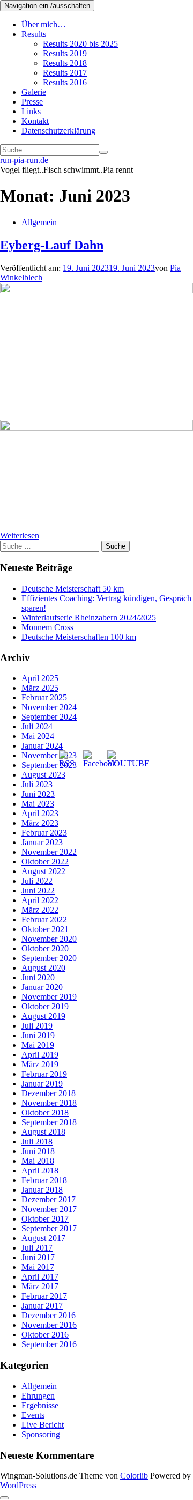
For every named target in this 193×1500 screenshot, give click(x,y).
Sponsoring (40, 1434)
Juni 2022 (38, 890)
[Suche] (103, 152)
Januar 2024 (42, 745)
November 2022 (49, 851)
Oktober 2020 (45, 948)
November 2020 (49, 938)
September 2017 (49, 1228)
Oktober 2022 (45, 861)
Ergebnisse (39, 1405)
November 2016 (49, 1324)
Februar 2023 (44, 832)
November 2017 (49, 1209)
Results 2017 (65, 72)
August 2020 (43, 967)
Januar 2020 (42, 987)
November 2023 (49, 755)
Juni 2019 (38, 1035)
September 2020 (49, 958)
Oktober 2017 (45, 1218)
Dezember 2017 (48, 1199)
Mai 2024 (37, 736)
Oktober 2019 (45, 1006)
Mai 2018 (37, 1160)
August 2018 (43, 1131)
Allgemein (39, 222)
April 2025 (39, 678)
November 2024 (49, 707)
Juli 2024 (37, 726)
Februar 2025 (44, 697)
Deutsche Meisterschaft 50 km (72, 588)
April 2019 (39, 1054)
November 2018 (49, 1102)
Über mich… (43, 24)
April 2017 (39, 1276)
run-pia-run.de (24, 160)
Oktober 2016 (45, 1334)
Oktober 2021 (45, 929)
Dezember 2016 (48, 1315)
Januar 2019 (42, 1083)
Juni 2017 (38, 1257)
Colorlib (134, 1475)
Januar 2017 (42, 1305)
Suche (115, 546)
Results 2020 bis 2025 (80, 43)
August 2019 (43, 1016)
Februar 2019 (44, 1073)
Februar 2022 (44, 919)
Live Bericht (42, 1424)
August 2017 (43, 1238)
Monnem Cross (47, 627)
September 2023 (49, 765)
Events (32, 1415)
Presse (32, 101)
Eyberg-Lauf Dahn (51, 245)
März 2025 (39, 687)
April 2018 (39, 1170)
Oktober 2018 (45, 1112)
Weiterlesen (19, 535)
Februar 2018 (44, 1180)
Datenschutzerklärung (58, 130)
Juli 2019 (37, 1025)
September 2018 (49, 1122)
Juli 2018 (37, 1141)
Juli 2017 (37, 1247)
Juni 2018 (38, 1151)
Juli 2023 (37, 784)
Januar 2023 (42, 842)
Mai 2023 (37, 803)
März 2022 (39, 909)
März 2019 (39, 1064)
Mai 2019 (37, 1045)
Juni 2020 (38, 977)
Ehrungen (38, 1395)
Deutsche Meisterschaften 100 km (78, 636)
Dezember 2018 (48, 1093)
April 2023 (39, 813)
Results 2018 (65, 63)
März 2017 (39, 1286)
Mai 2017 (37, 1267)
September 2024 (49, 716)
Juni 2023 (38, 794)
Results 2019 (65, 53)
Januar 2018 (42, 1189)
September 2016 (49, 1344)
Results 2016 (65, 82)
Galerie (33, 92)
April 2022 (39, 900)
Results (33, 34)
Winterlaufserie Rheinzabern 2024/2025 (88, 617)
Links (31, 111)
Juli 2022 (37, 880)
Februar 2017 (44, 1296)
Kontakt (35, 120)
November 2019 (49, 996)
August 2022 (43, 871)
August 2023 (43, 774)
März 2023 (39, 822)
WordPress (18, 1485)
